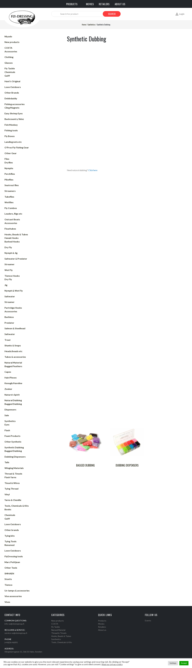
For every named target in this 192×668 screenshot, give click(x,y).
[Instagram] (150, 624)
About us (102, 630)
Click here (92, 170)
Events (148, 620)
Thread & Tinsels (58, 633)
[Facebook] (146, 624)
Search (112, 14)
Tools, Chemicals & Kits (61, 642)
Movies (101, 624)
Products (102, 620)
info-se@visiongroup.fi (14, 624)
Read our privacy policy (112, 664)
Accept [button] (184, 663)
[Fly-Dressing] (22, 17)
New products (57, 620)
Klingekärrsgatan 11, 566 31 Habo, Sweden (23, 651)
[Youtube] (153, 624)
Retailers (102, 627)
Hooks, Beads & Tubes (61, 636)
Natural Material (58, 630)
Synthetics (91, 24)
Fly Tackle (55, 627)
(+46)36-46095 (11, 642)
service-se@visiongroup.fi (15, 633)
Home (84, 24)
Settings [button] (173, 663)
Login (181, 13)
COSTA (54, 624)
